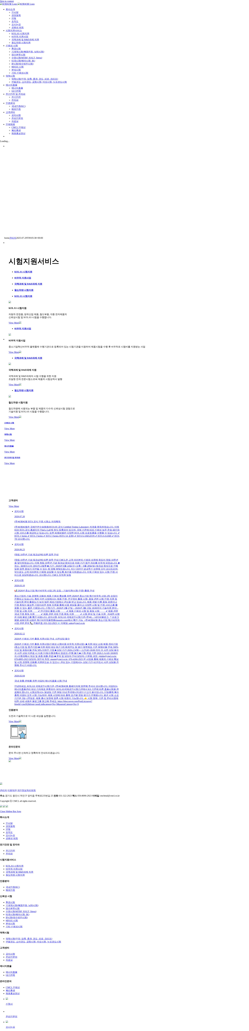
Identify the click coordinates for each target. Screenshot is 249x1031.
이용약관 (12, 790)
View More (14, 323)
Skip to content (7, 1)
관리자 (12, 238)
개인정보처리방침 (26, 790)
